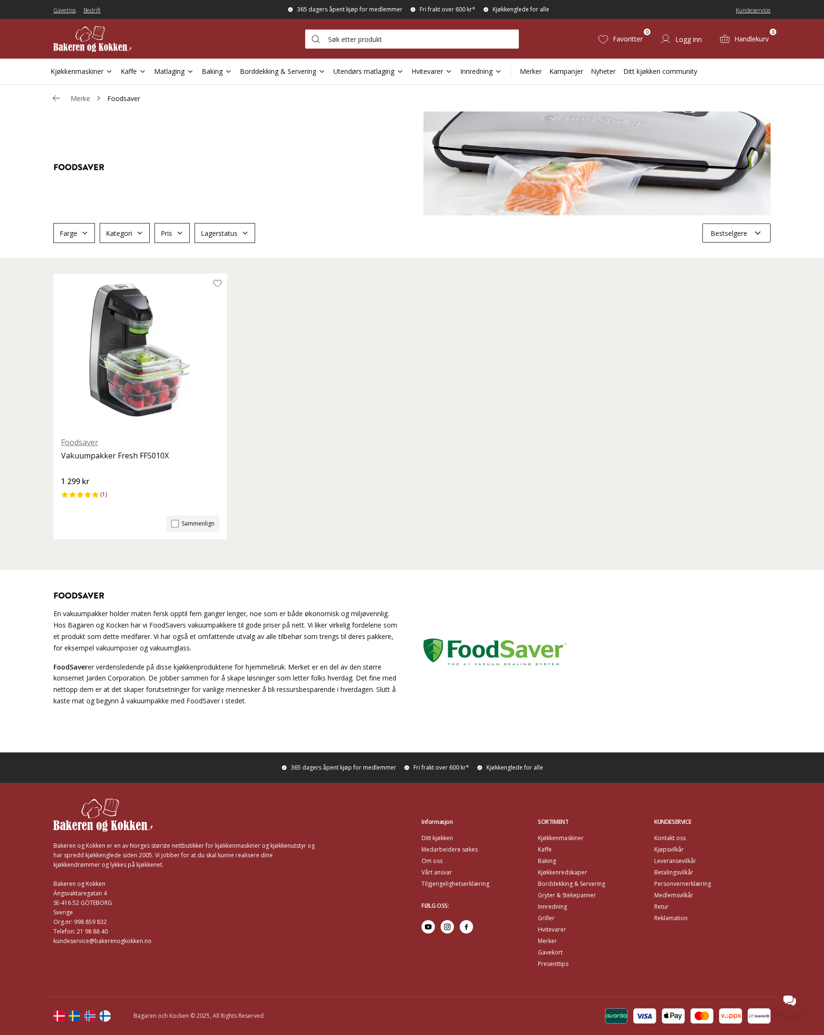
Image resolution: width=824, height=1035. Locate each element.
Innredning (476, 71)
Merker (531, 71)
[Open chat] (789, 1000)
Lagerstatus (219, 233)
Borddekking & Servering (278, 71)
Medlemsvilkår (673, 895)
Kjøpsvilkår (669, 849)
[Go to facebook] (466, 927)
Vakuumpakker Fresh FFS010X (115, 455)
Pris (166, 233)
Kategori (119, 233)
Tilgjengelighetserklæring (455, 884)
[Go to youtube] (428, 927)
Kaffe (129, 71)
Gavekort (550, 952)
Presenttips (553, 964)
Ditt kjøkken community (660, 71)
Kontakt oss (670, 838)
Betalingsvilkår (673, 872)
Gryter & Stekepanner (567, 895)
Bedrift (92, 10)
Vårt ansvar (437, 872)
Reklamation (671, 918)
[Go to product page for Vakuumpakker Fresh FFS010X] (140, 351)
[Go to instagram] (447, 927)
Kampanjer (566, 71)
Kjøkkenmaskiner (77, 71)
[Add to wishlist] (217, 283)
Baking (212, 71)
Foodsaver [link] (123, 98)
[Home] (92, 39)
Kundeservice (753, 10)
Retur (661, 907)
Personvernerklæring (682, 884)
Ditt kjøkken (437, 838)
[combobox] (412, 39)
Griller (546, 918)
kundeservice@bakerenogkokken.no (102, 941)
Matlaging (169, 71)
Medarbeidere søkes (450, 849)
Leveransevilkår (675, 861)
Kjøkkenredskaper (562, 872)
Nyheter (603, 71)
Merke (80, 98)
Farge (68, 233)
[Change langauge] (59, 1016)
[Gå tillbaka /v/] (56, 98)
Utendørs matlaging (363, 71)
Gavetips (64, 10)
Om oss (432, 861)
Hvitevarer (427, 71)
